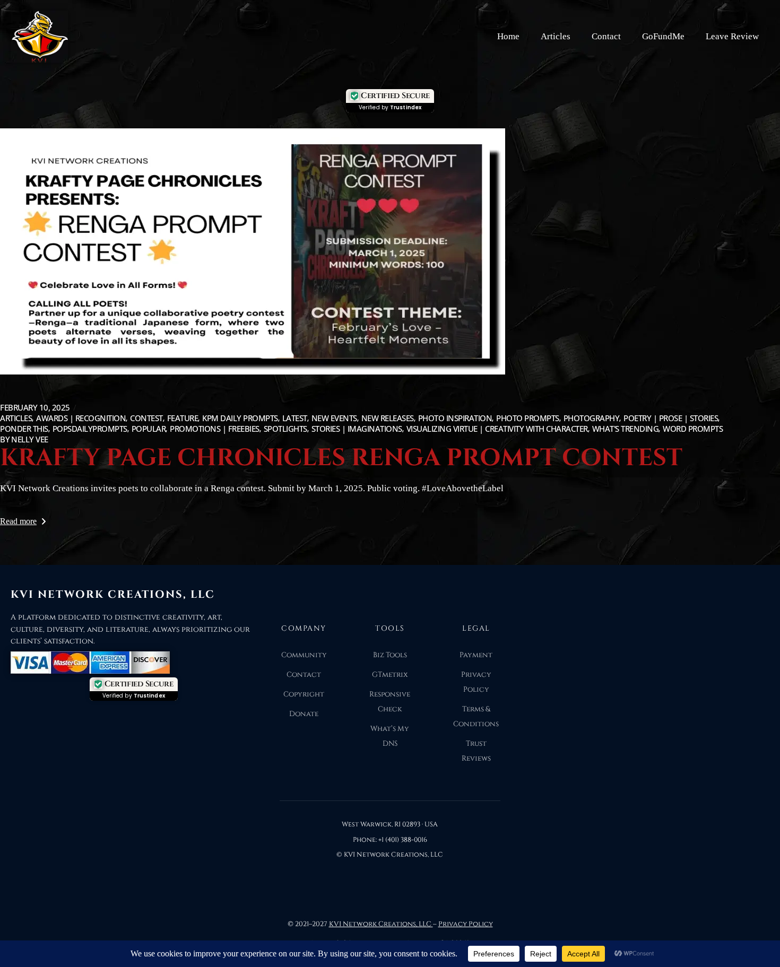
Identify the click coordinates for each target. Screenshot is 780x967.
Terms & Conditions (476, 716)
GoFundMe (663, 36)
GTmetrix (390, 674)
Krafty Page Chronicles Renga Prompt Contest (341, 458)
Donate (303, 714)
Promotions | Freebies (214, 428)
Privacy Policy (476, 682)
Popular (149, 428)
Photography (592, 418)
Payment (476, 655)
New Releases (387, 418)
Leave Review (732, 36)
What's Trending (625, 428)
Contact (606, 36)
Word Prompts (693, 428)
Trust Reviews (476, 751)
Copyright (303, 694)
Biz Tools (390, 655)
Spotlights (285, 428)
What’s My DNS (389, 736)
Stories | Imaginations (356, 428)
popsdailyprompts (90, 428)
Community (304, 655)
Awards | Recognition (81, 418)
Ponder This (24, 428)
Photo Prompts (527, 418)
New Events (334, 418)
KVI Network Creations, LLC (381, 924)
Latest (294, 418)
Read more (18, 521)
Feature (182, 418)
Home (508, 36)
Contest (146, 418)
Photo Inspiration (455, 418)
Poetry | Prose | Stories (670, 418)
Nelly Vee (24, 439)
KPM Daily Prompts (240, 418)
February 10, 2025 (35, 407)
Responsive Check (389, 702)
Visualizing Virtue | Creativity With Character (497, 428)
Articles (555, 36)
